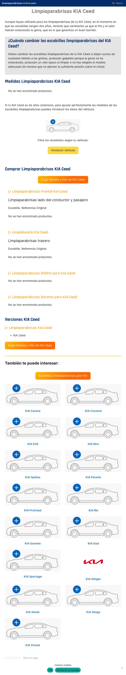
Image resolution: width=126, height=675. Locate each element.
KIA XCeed (32, 645)
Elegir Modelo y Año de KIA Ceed (63, 179)
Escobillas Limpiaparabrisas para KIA (63, 375)
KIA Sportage (33, 576)
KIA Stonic (33, 612)
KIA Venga (93, 612)
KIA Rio (93, 510)
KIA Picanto (93, 477)
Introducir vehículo (63, 150)
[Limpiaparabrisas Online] (19, 3)
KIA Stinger (93, 579)
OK (50, 670)
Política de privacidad (68, 670)
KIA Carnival (93, 411)
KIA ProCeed (32, 510)
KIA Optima (32, 477)
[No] (122, 668)
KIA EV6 (32, 444)
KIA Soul (93, 543)
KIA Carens (32, 411)
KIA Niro (93, 444)
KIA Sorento (33, 543)
